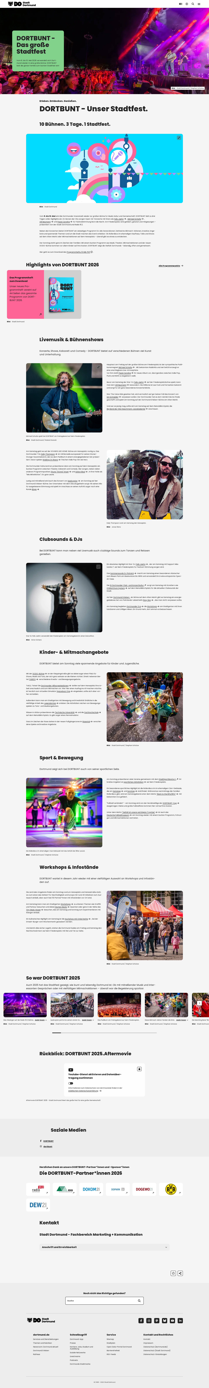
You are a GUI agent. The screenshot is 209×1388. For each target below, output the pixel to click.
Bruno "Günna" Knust (60, 471)
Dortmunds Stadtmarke (80, 1364)
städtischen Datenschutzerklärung (83, 1091)
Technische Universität (64, 712)
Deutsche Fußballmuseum (118, 815)
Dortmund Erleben (41, 1350)
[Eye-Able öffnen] (186, 4)
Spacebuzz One (63, 691)
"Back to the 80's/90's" (166, 794)
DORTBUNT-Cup (170, 803)
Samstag (117, 791)
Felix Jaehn (119, 219)
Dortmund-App (76, 1339)
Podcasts (74, 1360)
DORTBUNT (48, 1141)
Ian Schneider (112, 397)
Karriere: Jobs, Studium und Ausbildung (81, 1348)
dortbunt (47, 1146)
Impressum (148, 1343)
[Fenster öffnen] (25, 1005)
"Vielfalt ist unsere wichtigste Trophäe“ (138, 812)
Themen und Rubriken (42, 1343)
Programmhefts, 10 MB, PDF (78, 252)
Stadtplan (111, 1343)
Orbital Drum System (116, 588)
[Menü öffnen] (199, 4)
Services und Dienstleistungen (46, 1339)
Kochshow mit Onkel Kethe (76, 919)
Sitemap (110, 1339)
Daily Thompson (48, 454)
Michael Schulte (134, 219)
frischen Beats (61, 907)
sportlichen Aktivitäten (133, 782)
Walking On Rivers (50, 459)
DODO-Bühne (38, 673)
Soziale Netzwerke (77, 1352)
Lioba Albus (80, 471)
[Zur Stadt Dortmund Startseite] (22, 4)
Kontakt (146, 1339)
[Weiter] (199, 1003)
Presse (73, 1343)
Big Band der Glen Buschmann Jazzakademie (126, 409)
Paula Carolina (63, 222)
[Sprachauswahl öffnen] (180, 4)
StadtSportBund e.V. (167, 779)
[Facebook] (141, 1320)
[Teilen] (180, 1273)
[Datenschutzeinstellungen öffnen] (139, 1069)
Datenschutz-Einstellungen (155, 1354)
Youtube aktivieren (70, 1083)
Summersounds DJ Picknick (122, 573)
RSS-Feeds (111, 1354)
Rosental (86, 721)
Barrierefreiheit (113, 1350)
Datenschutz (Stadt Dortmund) (156, 1350)
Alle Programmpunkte (169, 266)
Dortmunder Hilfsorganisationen (54, 685)
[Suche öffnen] (193, 4)
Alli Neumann (45, 222)
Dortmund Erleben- (121, 597)
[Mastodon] (156, 1320)
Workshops (152, 606)
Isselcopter (73, 481)
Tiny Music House (33, 910)
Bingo (34, 489)
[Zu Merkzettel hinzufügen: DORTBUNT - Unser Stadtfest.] (173, 1273)
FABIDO (32, 679)
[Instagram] (149, 1320)
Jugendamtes (50, 703)
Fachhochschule (91, 712)
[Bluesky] (164, 1320)
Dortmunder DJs (134, 606)
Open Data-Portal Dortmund (119, 1347)
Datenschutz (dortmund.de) (155, 1347)
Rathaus (36, 1354)
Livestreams (75, 1356)
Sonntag (131, 791)
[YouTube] (172, 1320)
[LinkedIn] (180, 1320)
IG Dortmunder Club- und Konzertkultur (127, 585)
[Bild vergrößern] (179, 138)
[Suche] (139, 1300)
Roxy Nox (147, 600)
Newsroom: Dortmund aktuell (45, 1347)
